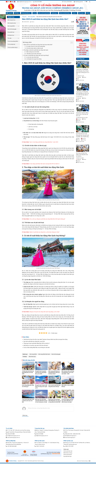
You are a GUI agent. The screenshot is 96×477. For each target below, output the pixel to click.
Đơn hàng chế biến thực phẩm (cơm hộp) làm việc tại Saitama (82, 154)
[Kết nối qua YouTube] (86, 1)
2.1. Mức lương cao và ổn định (31, 51)
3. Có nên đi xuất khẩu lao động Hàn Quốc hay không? (36, 55)
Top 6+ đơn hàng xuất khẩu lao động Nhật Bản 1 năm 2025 (44, 142)
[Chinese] (10, 1)
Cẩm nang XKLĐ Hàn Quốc (44, 354)
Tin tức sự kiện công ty (12, 47)
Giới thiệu (17, 13)
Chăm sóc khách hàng (64, 13)
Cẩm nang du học (11, 20)
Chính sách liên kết (67, 454)
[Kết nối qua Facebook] (85, 1)
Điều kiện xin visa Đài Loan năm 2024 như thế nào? (35, 345)
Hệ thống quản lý (79, 1)
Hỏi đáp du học (11, 35)
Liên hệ (87, 13)
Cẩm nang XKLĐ (11, 26)
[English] (14, 1)
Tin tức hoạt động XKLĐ (13, 41)
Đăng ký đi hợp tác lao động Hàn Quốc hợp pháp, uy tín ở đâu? (45, 311)
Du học (34, 13)
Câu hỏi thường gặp (12, 29)
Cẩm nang (81, 13)
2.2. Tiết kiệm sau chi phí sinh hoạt (32, 53)
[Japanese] (8, 1)
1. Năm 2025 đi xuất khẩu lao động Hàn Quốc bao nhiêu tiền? (37, 44)
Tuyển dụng (54, 13)
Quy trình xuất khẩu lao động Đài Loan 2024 (34, 341)
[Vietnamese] (7, 1)
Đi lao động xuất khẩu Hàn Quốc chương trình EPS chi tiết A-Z (44, 163)
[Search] (89, 2)
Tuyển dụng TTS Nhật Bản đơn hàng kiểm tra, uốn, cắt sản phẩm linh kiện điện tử (82, 93)
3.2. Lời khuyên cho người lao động (32, 59)
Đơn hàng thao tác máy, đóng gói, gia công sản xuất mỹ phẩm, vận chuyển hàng (82, 135)
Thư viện (9, 38)
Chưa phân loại (11, 32)
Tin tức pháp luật (11, 44)
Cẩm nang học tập (12, 23)
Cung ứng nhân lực (26, 13)
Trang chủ (10, 13)
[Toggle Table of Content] (71, 42)
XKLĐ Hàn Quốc (32, 356)
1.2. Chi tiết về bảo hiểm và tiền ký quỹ (33, 48)
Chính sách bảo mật (67, 451)
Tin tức (74, 13)
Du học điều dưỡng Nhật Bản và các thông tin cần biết (36, 347)
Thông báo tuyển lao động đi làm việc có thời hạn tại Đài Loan (82, 114)
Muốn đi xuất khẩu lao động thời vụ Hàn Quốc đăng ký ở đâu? (44, 232)
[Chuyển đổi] (18, 26)
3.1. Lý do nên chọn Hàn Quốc (31, 57)
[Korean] (12, 1)
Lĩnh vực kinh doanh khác (43, 13)
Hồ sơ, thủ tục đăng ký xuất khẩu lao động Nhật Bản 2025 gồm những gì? (47, 219)
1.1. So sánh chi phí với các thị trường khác (34, 46)
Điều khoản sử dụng (67, 452)
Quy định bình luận (67, 456)
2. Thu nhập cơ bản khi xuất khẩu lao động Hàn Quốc (35, 50)
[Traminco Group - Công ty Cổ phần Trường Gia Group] (13, 7)
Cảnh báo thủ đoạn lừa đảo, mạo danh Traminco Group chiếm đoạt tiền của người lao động (45, 339)
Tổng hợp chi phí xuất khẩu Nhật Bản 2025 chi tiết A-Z (36, 343)
